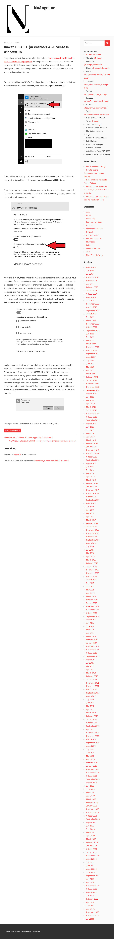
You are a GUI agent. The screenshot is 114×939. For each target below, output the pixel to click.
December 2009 (92, 769)
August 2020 (91, 393)
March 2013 (91, 673)
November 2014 (92, 609)
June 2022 (90, 337)
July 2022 (90, 334)
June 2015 (90, 586)
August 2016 (91, 543)
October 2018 (91, 457)
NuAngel (95, 121)
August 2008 (91, 822)
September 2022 (92, 330)
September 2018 (93, 460)
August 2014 (91, 619)
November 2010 (92, 736)
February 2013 (92, 676)
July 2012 (90, 699)
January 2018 (91, 486)
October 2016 (91, 536)
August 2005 (91, 869)
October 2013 (91, 653)
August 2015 (91, 580)
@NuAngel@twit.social (93, 64)
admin (17, 43)
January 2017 (91, 526)
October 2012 (91, 689)
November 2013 (92, 649)
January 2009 (91, 806)
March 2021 (91, 373)
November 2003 (92, 885)
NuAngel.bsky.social (101, 68)
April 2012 (90, 709)
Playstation (90, 242)
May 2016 (90, 553)
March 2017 (91, 520)
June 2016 (90, 550)
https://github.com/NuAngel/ (95, 108)
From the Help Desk (12, 430)
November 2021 (92, 347)
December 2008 (92, 809)
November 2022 (92, 324)
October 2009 (91, 776)
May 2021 (90, 367)
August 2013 (91, 659)
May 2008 (90, 832)
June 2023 (90, 317)
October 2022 (91, 327)
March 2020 (91, 407)
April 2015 (90, 593)
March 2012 (91, 712)
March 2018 (91, 480)
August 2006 (91, 859)
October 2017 (91, 496)
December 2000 (92, 912)
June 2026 (90, 274)
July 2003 (90, 895)
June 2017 (90, 510)
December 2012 (92, 683)
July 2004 (90, 879)
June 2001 (90, 905)
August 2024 (91, 297)
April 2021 (90, 370)
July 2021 (90, 360)
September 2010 (93, 742)
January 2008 (91, 845)
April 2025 (90, 284)
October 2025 (91, 280)
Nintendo (90, 232)
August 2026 (91, 267)
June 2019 (90, 430)
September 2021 (92, 353)
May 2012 (90, 706)
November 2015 (92, 573)
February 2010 (92, 762)
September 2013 (92, 656)
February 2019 (92, 443)
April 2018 (90, 476)
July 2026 (90, 270)
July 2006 (90, 862)
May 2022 (90, 340)
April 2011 (90, 729)
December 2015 (92, 570)
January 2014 (91, 643)
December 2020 (92, 383)
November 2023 (92, 304)
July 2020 (90, 397)
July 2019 (90, 427)
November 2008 (92, 812)
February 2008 (92, 842)
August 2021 (91, 357)
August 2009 (91, 782)
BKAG (88, 215)
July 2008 (90, 826)
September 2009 (93, 779)
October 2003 (91, 889)
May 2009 (90, 792)
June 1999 (90, 919)
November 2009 (92, 772)
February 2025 (92, 287)
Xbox (88, 252)
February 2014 (92, 639)
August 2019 (91, 423)
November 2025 (92, 277)
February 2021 (92, 377)
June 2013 (90, 663)
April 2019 (90, 437)
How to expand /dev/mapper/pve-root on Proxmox (94, 173)
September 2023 (92, 310)
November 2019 (92, 413)
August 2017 (91, 503)
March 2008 (91, 839)
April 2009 (90, 796)
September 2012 (92, 693)
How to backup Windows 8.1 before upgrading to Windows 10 (29, 437)
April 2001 (90, 909)
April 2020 (90, 403)
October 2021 (91, 350)
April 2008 (90, 836)
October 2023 (91, 307)
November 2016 (92, 533)
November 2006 (92, 856)
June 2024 (90, 300)
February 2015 (92, 600)
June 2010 (90, 752)
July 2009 (90, 786)
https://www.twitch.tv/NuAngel (96, 114)
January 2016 (91, 566)
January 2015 (91, 603)
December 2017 (92, 490)
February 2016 (92, 563)
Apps (88, 212)
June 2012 (90, 703)
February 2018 (92, 483)
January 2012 (91, 719)
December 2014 (92, 606)
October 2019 (91, 417)
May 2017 (90, 513)
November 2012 (92, 686)
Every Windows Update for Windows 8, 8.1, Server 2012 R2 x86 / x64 (96, 189)
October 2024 (91, 294)
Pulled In (89, 245)
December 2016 (92, 530)
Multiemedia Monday (94, 228)
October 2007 (91, 849)
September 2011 (92, 726)
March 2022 (91, 344)
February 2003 (92, 899)
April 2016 (90, 556)
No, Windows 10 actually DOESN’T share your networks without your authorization (42, 441)
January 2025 (91, 290)
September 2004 (93, 875)
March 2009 (91, 799)
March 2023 (91, 320)
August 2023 (91, 314)
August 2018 (91, 463)
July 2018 (90, 467)
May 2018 (90, 473)
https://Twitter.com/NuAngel (95, 94)
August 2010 (91, 746)
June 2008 (90, 829)
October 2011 (91, 723)
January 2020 (91, 410)
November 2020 (92, 387)
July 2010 (90, 749)
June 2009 (90, 789)
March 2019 (91, 440)
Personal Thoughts (93, 238)
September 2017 (92, 500)
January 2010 (91, 766)
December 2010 (92, 732)
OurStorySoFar (92, 235)
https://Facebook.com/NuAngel (96, 101)
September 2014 (92, 616)
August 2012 (91, 696)
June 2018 (90, 470)
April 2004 (90, 882)
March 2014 (91, 636)
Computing (90, 218)
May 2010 (90, 756)
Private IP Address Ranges (96, 166)
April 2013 (90, 669)
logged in (17, 454)
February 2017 (92, 523)
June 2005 (90, 872)
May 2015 (90, 590)
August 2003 (91, 892)
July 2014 (90, 623)
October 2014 (91, 613)
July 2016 (90, 546)
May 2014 (90, 629)
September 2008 (93, 819)
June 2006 (90, 865)
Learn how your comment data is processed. (51, 460)
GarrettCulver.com (93, 54)
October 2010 (91, 739)
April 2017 (90, 516)
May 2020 (90, 400)
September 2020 (93, 390)
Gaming (89, 225)
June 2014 (90, 626)
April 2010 (90, 759)
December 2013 (92, 646)
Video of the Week (93, 248)
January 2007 (91, 852)
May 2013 (90, 666)
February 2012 (92, 716)
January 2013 (91, 679)
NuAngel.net (45, 7)
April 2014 (90, 633)
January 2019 (91, 447)
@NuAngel (98, 58)
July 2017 (90, 506)
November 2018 (92, 453)
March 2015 (91, 596)
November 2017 (92, 493)
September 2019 (92, 420)
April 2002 (90, 902)
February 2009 (92, 802)
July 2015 (90, 583)
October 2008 (91, 816)
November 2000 (92, 915)
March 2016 (91, 560)
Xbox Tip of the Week (94, 255)
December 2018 (92, 450)
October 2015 (91, 576)
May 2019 (90, 433)
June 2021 (90, 364)
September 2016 (93, 540)
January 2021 (91, 380)
